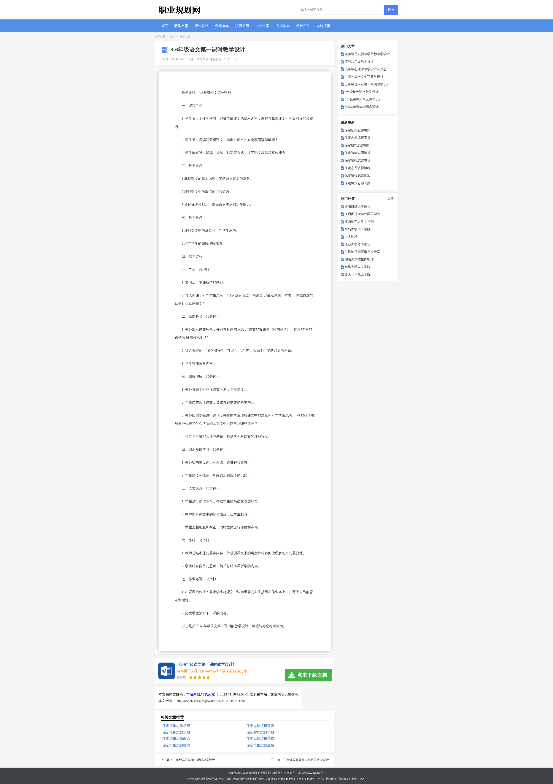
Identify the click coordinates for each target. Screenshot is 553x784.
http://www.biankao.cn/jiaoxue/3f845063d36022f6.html (211, 701)
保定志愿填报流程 (260, 739)
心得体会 (283, 26)
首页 (164, 26)
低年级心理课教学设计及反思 (366, 69)
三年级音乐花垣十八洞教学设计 (367, 84)
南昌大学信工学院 (357, 229)
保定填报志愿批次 (176, 745)
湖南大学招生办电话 (359, 259)
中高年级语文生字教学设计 (364, 76)
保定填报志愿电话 (176, 739)
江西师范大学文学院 (359, 221)
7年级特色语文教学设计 (362, 91)
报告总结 (201, 26)
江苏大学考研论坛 (357, 244)
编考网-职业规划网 (260, 772)
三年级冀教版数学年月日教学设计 (306, 760)
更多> (391, 198)
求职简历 (242, 26)
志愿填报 (323, 26)
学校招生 (303, 26)
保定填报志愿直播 (260, 745)
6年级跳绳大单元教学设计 (363, 99)
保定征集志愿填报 (176, 726)
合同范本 (222, 26)
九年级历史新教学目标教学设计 (367, 54)
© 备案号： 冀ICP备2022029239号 (303, 772)
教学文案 (181, 26)
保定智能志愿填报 (260, 732)
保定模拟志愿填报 (176, 732)
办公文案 (262, 26)
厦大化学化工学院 (357, 274)
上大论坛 (351, 236)
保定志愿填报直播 (260, 726)
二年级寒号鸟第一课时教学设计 (194, 760)
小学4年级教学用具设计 (362, 107)
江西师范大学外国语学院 (362, 214)
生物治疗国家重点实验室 (362, 251)
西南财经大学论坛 (357, 206)
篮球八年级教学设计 (359, 61)
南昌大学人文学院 (357, 267)
